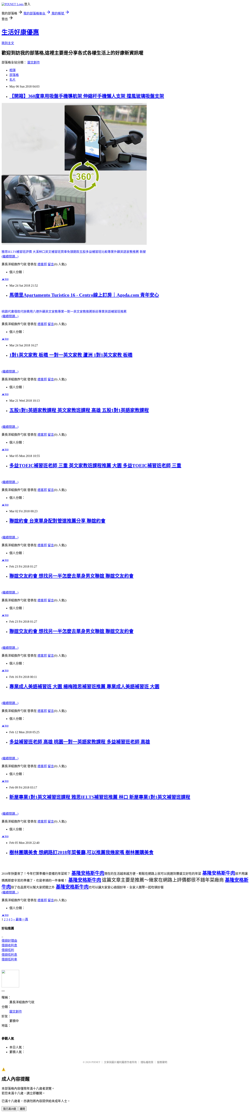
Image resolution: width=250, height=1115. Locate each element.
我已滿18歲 (9, 1108)
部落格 (14, 75)
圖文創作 (33, 62)
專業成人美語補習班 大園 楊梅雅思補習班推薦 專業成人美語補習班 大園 (84, 686)
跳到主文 (8, 43)
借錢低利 (8, 950)
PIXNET (95, 1062)
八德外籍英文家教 (45, 311)
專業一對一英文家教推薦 (75, 311)
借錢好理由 (9, 940)
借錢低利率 (9, 959)
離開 (22, 1108)
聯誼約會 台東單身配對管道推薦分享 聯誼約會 (57, 520)
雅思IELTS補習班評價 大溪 (20, 251)
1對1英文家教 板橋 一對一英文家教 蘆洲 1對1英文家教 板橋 (70, 355)
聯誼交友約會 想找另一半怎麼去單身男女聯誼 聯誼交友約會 (71, 576)
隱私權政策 (147, 1062)
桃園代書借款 (11, 311)
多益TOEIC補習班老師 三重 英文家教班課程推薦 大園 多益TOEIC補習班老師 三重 (95, 465)
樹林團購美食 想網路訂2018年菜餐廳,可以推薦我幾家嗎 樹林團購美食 (81, 852)
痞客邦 (42, 264)
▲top (5, 279)
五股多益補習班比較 (93, 251)
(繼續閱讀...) (10, 256)
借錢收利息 (9, 945)
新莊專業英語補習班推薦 (109, 311)
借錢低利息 (9, 954)
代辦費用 (26, 311)
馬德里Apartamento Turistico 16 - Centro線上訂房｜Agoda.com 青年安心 (84, 295)
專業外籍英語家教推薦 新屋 (127, 251)
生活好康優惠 (20, 32)
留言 (51, 264)
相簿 (12, 70)
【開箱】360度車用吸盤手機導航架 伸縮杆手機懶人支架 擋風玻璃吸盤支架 (86, 96)
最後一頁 (22, 919)
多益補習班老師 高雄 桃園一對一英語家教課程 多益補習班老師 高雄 (79, 741)
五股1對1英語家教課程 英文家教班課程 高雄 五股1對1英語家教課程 (79, 410)
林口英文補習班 (50, 251)
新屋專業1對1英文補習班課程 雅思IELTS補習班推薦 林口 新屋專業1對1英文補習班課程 (99, 797)
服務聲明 (162, 1062)
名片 (12, 79)
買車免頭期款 (70, 251)
